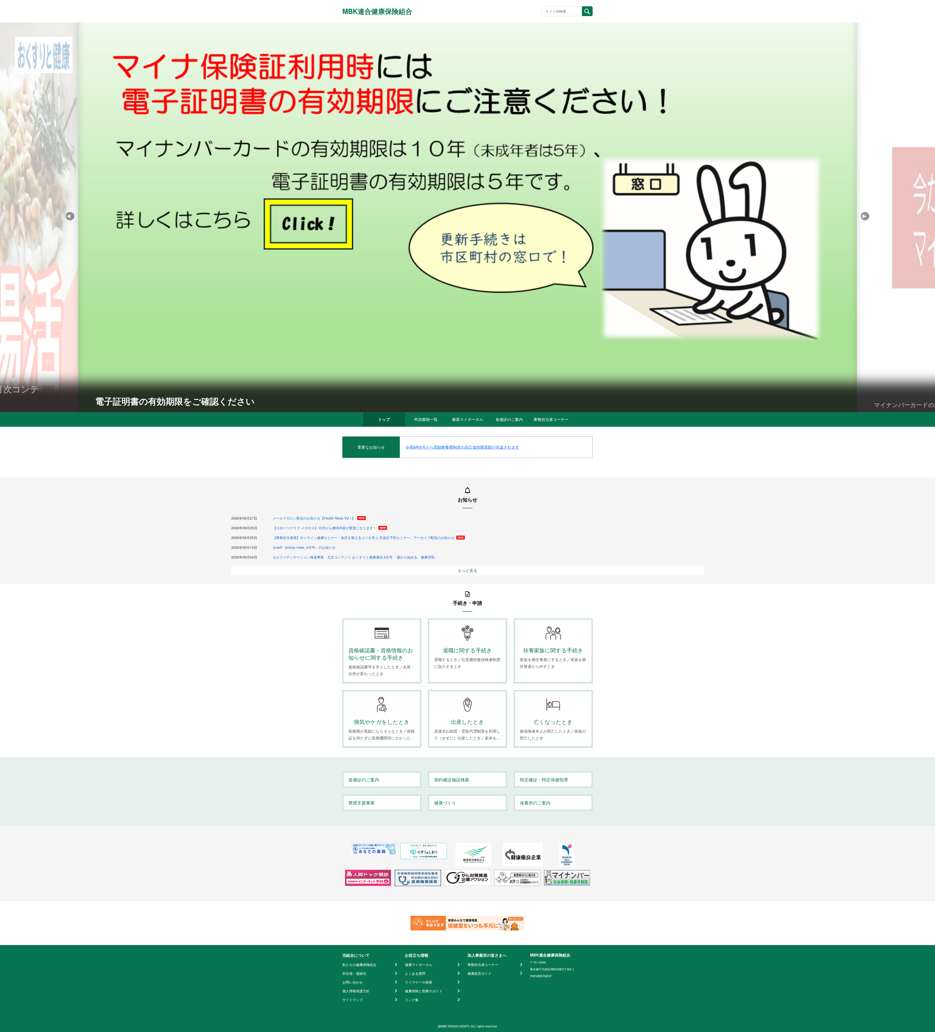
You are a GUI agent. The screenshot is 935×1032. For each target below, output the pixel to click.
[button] (865, 216)
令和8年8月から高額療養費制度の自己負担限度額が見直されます (462, 447)
